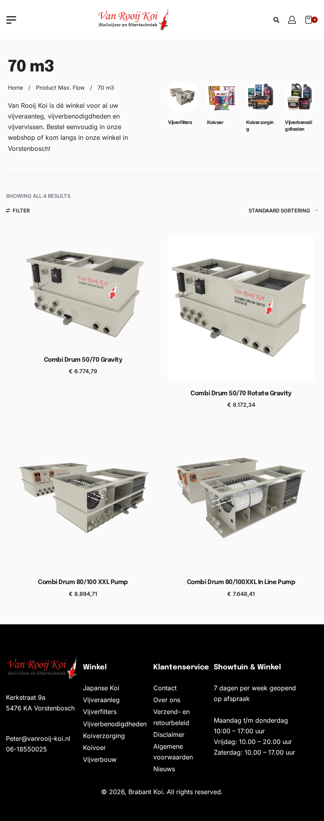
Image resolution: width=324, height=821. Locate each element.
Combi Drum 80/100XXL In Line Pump (241, 582)
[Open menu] (11, 20)
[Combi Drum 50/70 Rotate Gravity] (241, 308)
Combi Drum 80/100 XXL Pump (83, 582)
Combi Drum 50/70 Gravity (83, 360)
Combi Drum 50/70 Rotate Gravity (240, 393)
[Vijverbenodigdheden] (299, 100)
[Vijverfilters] (182, 100)
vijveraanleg (26, 116)
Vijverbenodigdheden (298, 125)
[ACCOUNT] (292, 19)
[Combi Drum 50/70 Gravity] (83, 291)
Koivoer (215, 122)
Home (15, 87)
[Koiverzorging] (260, 100)
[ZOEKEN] (276, 20)
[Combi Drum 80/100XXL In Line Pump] (241, 497)
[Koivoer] (221, 100)
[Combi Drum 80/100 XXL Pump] (83, 497)
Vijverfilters (180, 122)
